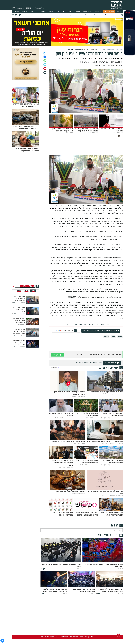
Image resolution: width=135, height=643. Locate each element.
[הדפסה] (44, 64)
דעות (63, 12)
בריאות (70, 12)
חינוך (90, 15)
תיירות (51, 12)
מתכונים (32, 12)
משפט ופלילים (87, 12)
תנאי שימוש (64, 637)
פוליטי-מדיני (98, 12)
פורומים (16, 12)
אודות (91, 637)
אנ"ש (85, 15)
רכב (57, 12)
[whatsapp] (44, 60)
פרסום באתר (84, 637)
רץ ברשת (24, 12)
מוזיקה (77, 12)
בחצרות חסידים (114, 15)
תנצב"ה (95, 15)
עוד (42, 637)
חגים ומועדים (72, 15)
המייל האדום (21, 8)
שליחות (106, 337)
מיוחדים (79, 15)
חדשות (119, 12)
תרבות (120, 337)
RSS (57, 637)
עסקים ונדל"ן (42, 12)
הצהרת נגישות (49, 637)
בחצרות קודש (109, 12)
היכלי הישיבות (103, 15)
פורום (113, 337)
